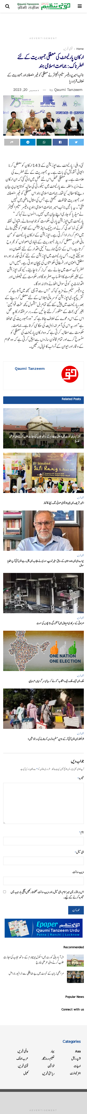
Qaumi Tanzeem (68, 90)
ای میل (79, 852)
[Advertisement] (43, 22)
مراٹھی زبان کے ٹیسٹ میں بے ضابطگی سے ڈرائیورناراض (36, 973)
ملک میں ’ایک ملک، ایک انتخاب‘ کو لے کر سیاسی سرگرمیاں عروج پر (56, 681)
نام (81, 832)
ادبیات (77, 1066)
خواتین (51, 1066)
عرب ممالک (22, 1058)
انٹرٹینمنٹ (75, 1073)
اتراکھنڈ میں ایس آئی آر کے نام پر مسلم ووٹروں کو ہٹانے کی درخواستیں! (56, 739)
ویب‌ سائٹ (78, 872)
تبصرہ (80, 778)
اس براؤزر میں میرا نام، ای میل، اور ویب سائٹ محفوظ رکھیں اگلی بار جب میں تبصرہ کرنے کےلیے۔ (47, 894)
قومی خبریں (68, 48)
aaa (78, 1051)
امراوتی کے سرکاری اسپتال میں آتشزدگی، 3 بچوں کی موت (60, 623)
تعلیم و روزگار (48, 1058)
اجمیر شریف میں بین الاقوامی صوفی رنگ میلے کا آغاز (64, 503)
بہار (52, 1051)
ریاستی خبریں (48, 1073)
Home (80, 48)
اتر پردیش (76, 1058)
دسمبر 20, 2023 (26, 90)
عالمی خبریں (23, 1051)
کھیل (25, 1073)
